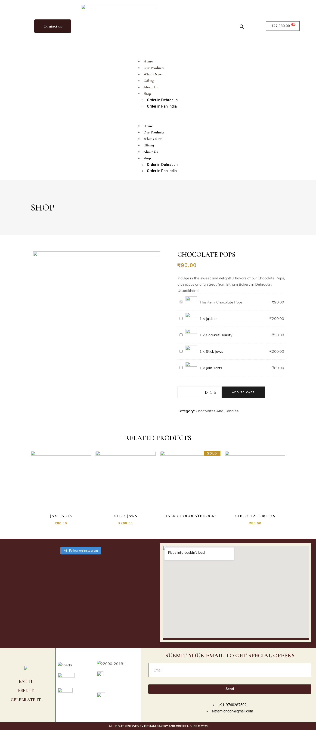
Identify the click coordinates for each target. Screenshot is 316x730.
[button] (158, 116)
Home (148, 61)
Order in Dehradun (162, 100)
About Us (150, 87)
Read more (193, 503)
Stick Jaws (214, 351)
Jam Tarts (214, 367)
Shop (147, 93)
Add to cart (243, 392)
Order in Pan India (162, 106)
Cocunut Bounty (219, 335)
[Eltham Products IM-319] (96, 254)
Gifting (148, 80)
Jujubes (211, 318)
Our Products (153, 67)
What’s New (152, 74)
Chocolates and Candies (217, 410)
